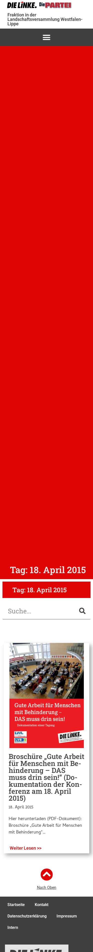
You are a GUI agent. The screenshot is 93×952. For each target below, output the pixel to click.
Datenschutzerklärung (27, 916)
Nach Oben (46, 887)
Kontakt (41, 904)
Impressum (67, 916)
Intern (12, 927)
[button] (46, 37)
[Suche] (82, 611)
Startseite (16, 904)
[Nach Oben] (46, 874)
